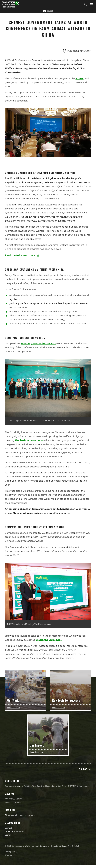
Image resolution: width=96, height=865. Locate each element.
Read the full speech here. (20, 255)
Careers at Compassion (15, 831)
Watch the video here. (49, 640)
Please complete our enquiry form (20, 815)
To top (83, 769)
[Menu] (91, 4)
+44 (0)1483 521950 (13, 799)
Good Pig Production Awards (38, 343)
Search (8, 835)
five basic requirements (29, 440)
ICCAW (80, 78)
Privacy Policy (11, 851)
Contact (8, 828)
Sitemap (8, 855)
